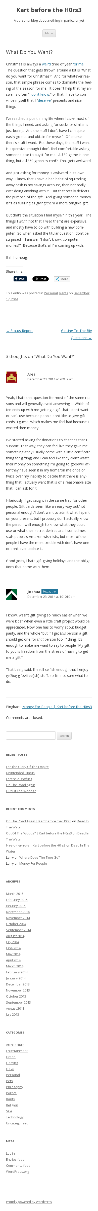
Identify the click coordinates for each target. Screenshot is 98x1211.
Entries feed (15, 1159)
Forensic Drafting (19, 779)
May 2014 (13, 954)
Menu (49, 33)
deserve (44, 100)
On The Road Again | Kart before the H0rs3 (38, 821)
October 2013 (16, 996)
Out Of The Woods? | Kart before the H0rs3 (39, 833)
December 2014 (18, 911)
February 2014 (17, 972)
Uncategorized (17, 1123)
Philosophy (14, 1087)
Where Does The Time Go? (39, 857)
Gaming (12, 1062)
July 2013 (12, 1014)
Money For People (33, 863)
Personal (51, 293)
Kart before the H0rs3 (49, 10)
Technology (15, 1117)
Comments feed (18, 1165)
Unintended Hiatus (20, 772)
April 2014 (13, 960)
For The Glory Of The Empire (27, 766)
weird (46, 64)
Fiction (11, 1056)
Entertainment (17, 1050)
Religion (12, 1105)
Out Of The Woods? (21, 791)
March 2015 (14, 893)
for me (78, 64)
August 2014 (15, 936)
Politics (11, 1093)
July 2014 (12, 942)
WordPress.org (17, 1171)
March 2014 (14, 966)
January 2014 (16, 978)
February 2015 (17, 899)
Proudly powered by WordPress (29, 1202)
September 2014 (18, 930)
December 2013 (18, 984)
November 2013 (18, 990)
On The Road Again (20, 785)
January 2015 (16, 905)
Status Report (19, 330)
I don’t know (39, 94)
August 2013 (15, 1008)
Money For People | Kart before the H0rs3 (57, 706)
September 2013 (18, 1002)
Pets (9, 1081)
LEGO (10, 1069)
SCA (9, 1111)
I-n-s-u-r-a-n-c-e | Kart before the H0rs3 (36, 845)
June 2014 (13, 948)
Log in (10, 1153)
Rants (63, 293)
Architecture (15, 1044)
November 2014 (18, 917)
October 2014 (16, 924)
